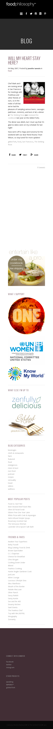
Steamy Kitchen (14, 604)
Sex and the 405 (14, 601)
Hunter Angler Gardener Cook (20, 571)
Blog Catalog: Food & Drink (19, 547)
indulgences (12, 465)
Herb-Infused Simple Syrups (19, 518)
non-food (12, 471)
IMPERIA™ (10, 684)
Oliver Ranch (13, 592)
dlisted (10, 565)
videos (10, 486)
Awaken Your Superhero (17, 541)
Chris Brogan (13, 559)
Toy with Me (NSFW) (16, 613)
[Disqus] (26, 208)
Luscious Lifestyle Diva (17, 580)
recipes (11, 477)
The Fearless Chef (15, 610)
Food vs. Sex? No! (15, 504)
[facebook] (26, 13)
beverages (12, 450)
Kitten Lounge (13, 577)
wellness (11, 489)
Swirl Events (13, 607)
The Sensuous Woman (17, 524)
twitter (9, 664)
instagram (10, 667)
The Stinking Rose (17, 115)
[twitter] (31, 13)
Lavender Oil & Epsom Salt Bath (21, 527)
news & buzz (13, 468)
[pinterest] (45, 13)
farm (10, 456)
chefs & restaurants (16, 453)
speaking (9, 682)
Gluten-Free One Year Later (19, 512)
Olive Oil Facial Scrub (16, 509)
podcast (11, 474)
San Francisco (27, 141)
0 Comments (41, 167)
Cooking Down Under (16, 562)
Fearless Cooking (15, 568)
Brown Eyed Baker (15, 550)
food (10, 71)
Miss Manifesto (14, 583)
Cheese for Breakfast (16, 556)
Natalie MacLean (15, 589)
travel (10, 483)
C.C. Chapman (13, 553)
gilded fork (12, 141)
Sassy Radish (13, 595)
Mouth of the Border (16, 586)
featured (11, 459)
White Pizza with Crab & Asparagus (22, 515)
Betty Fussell (13, 544)
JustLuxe (11, 574)
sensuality (12, 480)
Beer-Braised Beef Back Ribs (19, 506)
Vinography (12, 616)
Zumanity (12, 619)
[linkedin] (40, 13)
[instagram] (35, 13)
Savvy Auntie (13, 598)
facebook (9, 662)
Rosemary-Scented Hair (17, 521)
